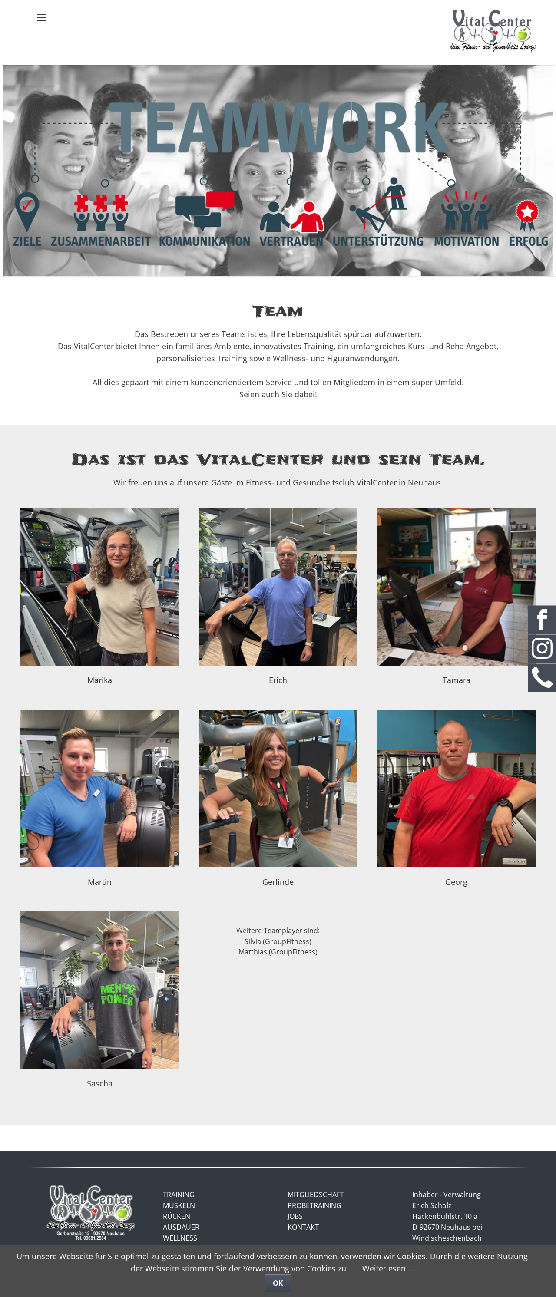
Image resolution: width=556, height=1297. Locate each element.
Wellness (180, 1238)
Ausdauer (181, 1227)
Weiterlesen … (388, 1268)
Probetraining (314, 1205)
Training (179, 1194)
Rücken (176, 1216)
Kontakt (303, 1227)
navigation (41, 17)
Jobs (295, 1216)
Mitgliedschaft (316, 1194)
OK (278, 1283)
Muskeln (179, 1205)
